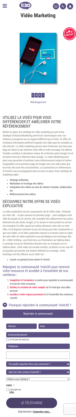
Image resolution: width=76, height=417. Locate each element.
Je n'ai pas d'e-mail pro (19, 339)
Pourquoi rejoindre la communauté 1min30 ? (40, 305)
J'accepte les (15, 391)
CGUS (10, 385)
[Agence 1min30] (25, 5)
